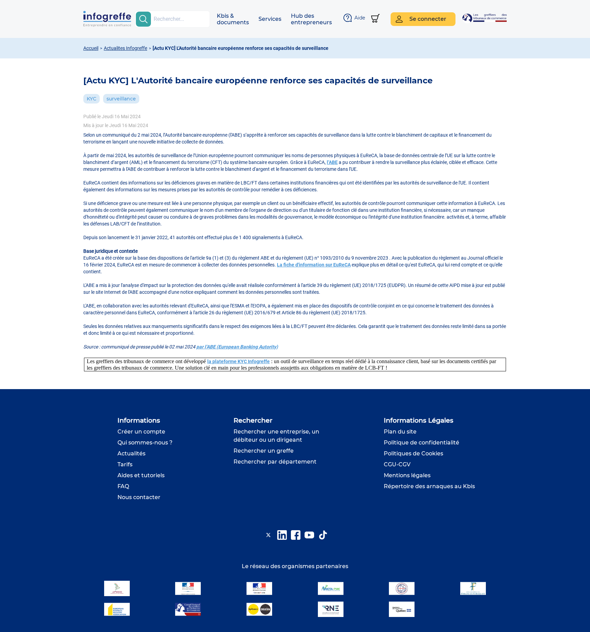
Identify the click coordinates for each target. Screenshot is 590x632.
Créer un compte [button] (141, 431)
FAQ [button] (123, 486)
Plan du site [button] (400, 431)
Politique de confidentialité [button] (421, 442)
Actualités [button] (131, 453)
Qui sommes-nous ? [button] (144, 442)
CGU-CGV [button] (397, 464)
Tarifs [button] (124, 464)
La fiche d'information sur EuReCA (314, 264)
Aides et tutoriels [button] (141, 475)
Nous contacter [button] (138, 497)
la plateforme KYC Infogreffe (238, 361)
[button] (233, 19)
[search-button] (143, 19)
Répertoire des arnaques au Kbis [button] (429, 486)
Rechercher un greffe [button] (264, 451)
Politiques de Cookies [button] (413, 453)
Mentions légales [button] (407, 475)
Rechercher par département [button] (275, 461)
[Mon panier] (375, 19)
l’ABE (332, 162)
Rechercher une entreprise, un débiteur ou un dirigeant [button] (276, 435)
